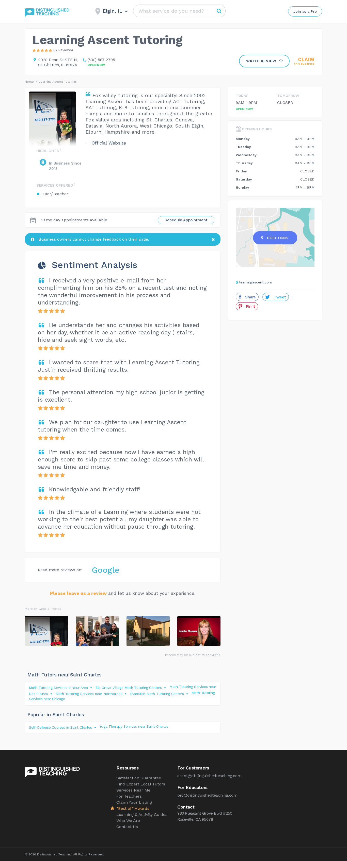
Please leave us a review (78, 593)
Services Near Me (133, 790)
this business (304, 61)
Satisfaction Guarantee (138, 778)
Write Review (261, 61)
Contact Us (127, 826)
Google (105, 570)
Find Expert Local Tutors (140, 784)
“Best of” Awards (132, 808)
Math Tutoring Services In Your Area (58, 688)
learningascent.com (255, 282)
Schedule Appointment (186, 220)
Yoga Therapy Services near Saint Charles (133, 726)
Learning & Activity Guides (141, 814)
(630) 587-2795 (101, 59)
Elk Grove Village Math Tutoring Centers (129, 688)
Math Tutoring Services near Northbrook (89, 694)
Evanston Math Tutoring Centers (157, 694)
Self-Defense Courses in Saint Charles (60, 727)
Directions (277, 238)
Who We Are (128, 820)
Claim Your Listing (134, 802)
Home (29, 81)
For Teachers (129, 796)
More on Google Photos (43, 609)
